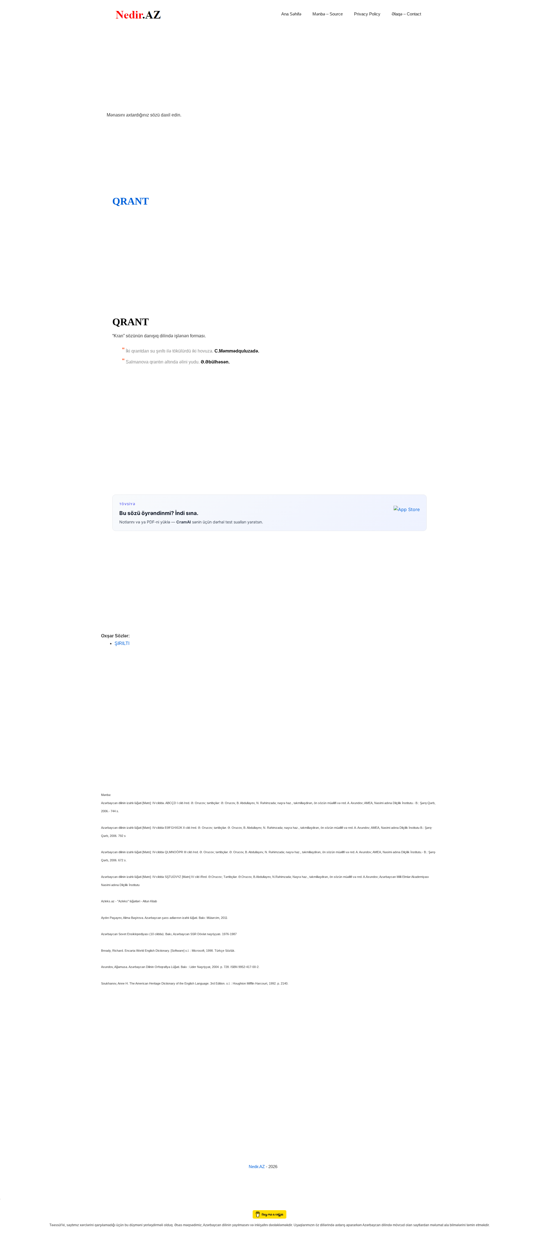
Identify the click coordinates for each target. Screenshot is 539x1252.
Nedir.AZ (257, 1166)
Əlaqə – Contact (406, 14)
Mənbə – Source (327, 14)
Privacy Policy (367, 14)
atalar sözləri (9, 1198)
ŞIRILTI (122, 643)
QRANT (130, 201)
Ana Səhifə (291, 14)
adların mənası (9, 1206)
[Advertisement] (269, 69)
